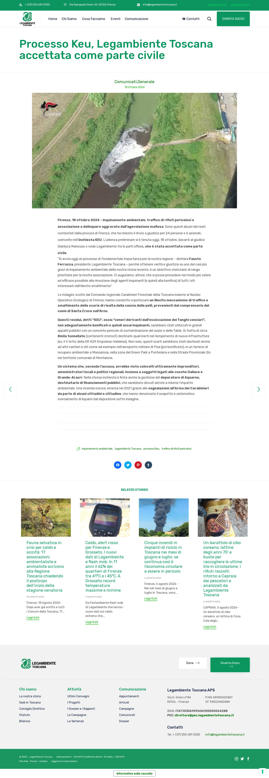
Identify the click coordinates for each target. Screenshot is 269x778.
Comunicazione (136, 19)
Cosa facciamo (93, 19)
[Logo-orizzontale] (38, 669)
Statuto (24, 715)
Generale (146, 81)
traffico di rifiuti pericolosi (176, 448)
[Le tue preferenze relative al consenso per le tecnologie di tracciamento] (262, 771)
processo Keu (151, 448)
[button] (233, 19)
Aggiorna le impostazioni (64, 761)
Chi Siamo (69, 19)
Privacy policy (217, 5)
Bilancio (24, 721)
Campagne (126, 708)
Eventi (115, 19)
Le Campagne (76, 715)
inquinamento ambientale (97, 448)
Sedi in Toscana (30, 702)
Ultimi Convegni (78, 696)
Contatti (192, 19)
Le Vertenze (75, 721)
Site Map (23, 761)
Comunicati (126, 81)
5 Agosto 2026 (211, 601)
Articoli (124, 702)
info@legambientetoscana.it (225, 734)
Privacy (34, 761)
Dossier (124, 721)
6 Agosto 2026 (152, 578)
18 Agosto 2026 (35, 596)
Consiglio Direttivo (32, 708)
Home (52, 19)
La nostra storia (30, 696)
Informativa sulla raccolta (134, 773)
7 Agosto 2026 (93, 596)
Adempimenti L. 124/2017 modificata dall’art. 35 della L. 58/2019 (90, 756)
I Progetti (73, 702)
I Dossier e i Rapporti (81, 708)
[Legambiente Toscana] (27, 19)
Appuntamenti (129, 696)
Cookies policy (240, 5)
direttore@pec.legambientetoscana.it (204, 715)
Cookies (43, 761)
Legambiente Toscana (128, 448)
